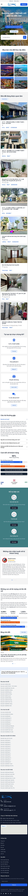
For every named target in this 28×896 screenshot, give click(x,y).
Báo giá (2, 847)
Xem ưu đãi (14, 387)
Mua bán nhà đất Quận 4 (6, 746)
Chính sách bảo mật (5, 859)
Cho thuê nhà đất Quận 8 (6, 723)
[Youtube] (5, 893)
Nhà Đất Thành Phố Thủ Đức (6, 738)
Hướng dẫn (3, 849)
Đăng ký (11, 1)
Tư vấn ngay (14, 31)
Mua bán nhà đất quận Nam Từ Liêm (8, 778)
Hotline (5, 800)
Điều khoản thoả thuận (5, 866)
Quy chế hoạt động (4, 861)
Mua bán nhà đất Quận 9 (6, 755)
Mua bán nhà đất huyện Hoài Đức (7, 780)
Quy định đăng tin (4, 864)
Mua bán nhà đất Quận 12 (6, 761)
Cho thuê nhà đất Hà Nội (6, 712)
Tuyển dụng (3, 851)
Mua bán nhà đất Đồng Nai (6, 692)
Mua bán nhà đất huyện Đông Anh (8, 782)
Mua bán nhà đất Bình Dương (6, 690)
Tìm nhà (14, 351)
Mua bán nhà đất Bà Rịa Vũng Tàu (7, 688)
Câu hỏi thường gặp (5, 872)
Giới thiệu (2, 845)
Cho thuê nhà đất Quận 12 (6, 720)
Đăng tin (24, 4)
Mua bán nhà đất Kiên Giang (6, 703)
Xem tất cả (4, 99)
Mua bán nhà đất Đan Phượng (7, 785)
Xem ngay (14, 507)
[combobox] (12, 37)
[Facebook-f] (1, 893)
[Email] (2, 805)
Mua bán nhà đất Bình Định (6, 705)
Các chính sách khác (5, 870)
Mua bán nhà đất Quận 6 (6, 750)
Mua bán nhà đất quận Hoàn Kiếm (7, 774)
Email (5, 804)
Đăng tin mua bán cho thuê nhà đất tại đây (14, 469)
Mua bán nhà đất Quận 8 (6, 754)
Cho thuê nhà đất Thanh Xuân (7, 729)
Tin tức (2, 652)
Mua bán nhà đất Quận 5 (6, 748)
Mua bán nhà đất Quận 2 (6, 742)
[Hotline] (2, 801)
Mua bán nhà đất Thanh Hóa (6, 701)
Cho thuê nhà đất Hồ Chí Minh (7, 714)
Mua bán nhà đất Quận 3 (6, 744)
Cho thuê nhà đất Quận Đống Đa (7, 725)
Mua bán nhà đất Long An (6, 695)
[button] (2, 4)
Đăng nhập (16, 1)
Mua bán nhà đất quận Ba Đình (7, 776)
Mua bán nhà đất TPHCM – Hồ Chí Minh (9, 686)
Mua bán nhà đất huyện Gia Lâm (7, 784)
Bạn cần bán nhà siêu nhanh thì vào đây (14, 473)
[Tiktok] (3, 893)
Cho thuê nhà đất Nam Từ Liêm (7, 731)
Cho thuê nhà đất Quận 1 (6, 716)
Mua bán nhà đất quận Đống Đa (7, 772)
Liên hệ (14, 405)
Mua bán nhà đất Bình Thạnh (6, 763)
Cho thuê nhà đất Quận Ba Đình (7, 727)
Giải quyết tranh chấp (5, 868)
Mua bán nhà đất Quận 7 (6, 752)
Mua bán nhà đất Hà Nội (5, 684)
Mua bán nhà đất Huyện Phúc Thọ (7, 787)
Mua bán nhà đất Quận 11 (6, 759)
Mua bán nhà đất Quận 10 (6, 757)
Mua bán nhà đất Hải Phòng (6, 699)
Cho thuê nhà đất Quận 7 (6, 722)
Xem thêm (23, 632)
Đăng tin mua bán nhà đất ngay (14, 26)
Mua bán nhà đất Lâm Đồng (6, 693)
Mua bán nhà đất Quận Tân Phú (7, 765)
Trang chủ (3, 841)
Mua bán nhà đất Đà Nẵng (6, 697)
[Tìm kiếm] (24, 37)
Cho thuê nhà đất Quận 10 (6, 718)
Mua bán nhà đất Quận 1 (5, 740)
